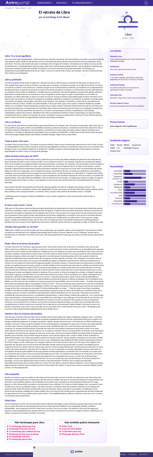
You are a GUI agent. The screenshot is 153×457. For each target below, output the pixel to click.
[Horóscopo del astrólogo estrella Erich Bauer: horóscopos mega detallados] (17, 3)
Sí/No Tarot (67, 426)
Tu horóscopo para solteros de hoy (24, 431)
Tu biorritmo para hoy (71, 431)
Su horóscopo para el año (20, 439)
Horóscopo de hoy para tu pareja (23, 434)
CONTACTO (143, 454)
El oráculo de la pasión (72, 429)
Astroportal (9, 8)
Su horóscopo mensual (19, 436)
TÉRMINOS (132, 454)
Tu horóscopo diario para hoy (22, 426)
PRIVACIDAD (121, 454)
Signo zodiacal (20, 8)
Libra (30, 8)
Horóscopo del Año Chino (73, 434)
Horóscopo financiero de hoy (22, 429)
